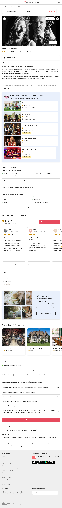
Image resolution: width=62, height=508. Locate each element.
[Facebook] (3, 492)
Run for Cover (26, 114)
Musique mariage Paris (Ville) (38, 375)
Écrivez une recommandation (49, 222)
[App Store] (38, 463)
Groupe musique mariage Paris (22, 375)
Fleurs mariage (5, 443)
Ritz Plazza (7, 348)
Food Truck (5, 446)
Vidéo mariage (52, 437)
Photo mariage (42, 437)
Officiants (12, 446)
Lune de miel (39, 443)
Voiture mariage (6, 440)
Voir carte (55, 367)
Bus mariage (15, 440)
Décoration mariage (26, 440)
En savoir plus (6, 88)
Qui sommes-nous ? (7, 477)
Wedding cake (48, 443)
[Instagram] (14, 492)
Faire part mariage (17, 437)
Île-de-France (5, 6)
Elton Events (26, 103)
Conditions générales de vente (10, 461)
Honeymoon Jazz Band (29, 149)
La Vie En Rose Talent (29, 138)
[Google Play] (50, 463)
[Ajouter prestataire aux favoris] (57, 18)
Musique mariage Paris (7, 375)
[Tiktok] (21, 492)
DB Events (19, 426)
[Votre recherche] (4, 18)
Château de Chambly (35, 348)
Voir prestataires (46, 313)
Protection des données (8, 463)
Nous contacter (31, 420)
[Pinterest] (10, 492)
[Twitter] (6, 492)
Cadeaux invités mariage (30, 437)
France (38, 492)
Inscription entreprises (7, 475)
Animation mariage (50, 440)
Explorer (53, 42)
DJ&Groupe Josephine (29, 125)
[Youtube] (17, 492)
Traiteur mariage (6, 437)
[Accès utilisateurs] (59, 2)
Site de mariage (6, 484)
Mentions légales (6, 458)
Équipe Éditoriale (6, 479)
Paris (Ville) (18, 6)
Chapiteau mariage (38, 440)
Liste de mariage (16, 443)
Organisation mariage (27, 443)
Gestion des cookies (7, 465)
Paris (12, 6)
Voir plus (31, 208)
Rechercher (51, 11)
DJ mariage (20, 446)
